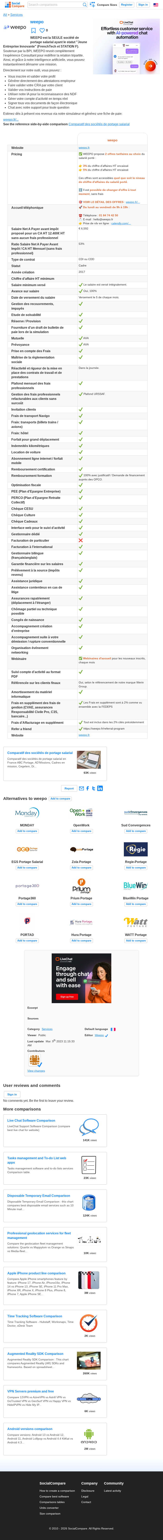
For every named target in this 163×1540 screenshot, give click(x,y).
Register (126, 4)
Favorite (33, 30)
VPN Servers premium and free (30, 1391)
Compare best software (54, 1496)
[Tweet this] (93, 788)
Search (85, 5)
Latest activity (112, 1490)
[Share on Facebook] (87, 788)
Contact (86, 1502)
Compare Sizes (107, 4)
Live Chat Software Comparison (31, 1120)
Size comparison (50, 1513)
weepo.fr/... (10, 119)
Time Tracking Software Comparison (34, 1316)
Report (69, 788)
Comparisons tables (52, 1502)
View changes (36, 1070)
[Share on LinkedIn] (100, 788)
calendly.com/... (121, 223)
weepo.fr (84, 147)
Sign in (143, 4)
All (5, 15)
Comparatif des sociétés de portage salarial (99, 124)
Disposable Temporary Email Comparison (38, 1195)
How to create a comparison (57, 1490)
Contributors (36, 1050)
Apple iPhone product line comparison (36, 1273)
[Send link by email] (81, 788)
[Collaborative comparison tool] (14, 5)
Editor (89, 1035)
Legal (84, 1496)
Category (33, 1029)
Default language (96, 1029)
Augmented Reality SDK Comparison (35, 1353)
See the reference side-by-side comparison (35, 124)
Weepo (101, 1035)
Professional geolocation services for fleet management (39, 1235)
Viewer (31, 1035)
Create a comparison (92, 5)
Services (16, 15)
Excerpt (32, 1007)
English (155, 4)
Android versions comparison (29, 1429)
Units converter (49, 1507)
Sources (33, 1018)
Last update (35, 1041)
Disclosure (87, 1490)
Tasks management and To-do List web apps (36, 1160)
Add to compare (60, 798)
